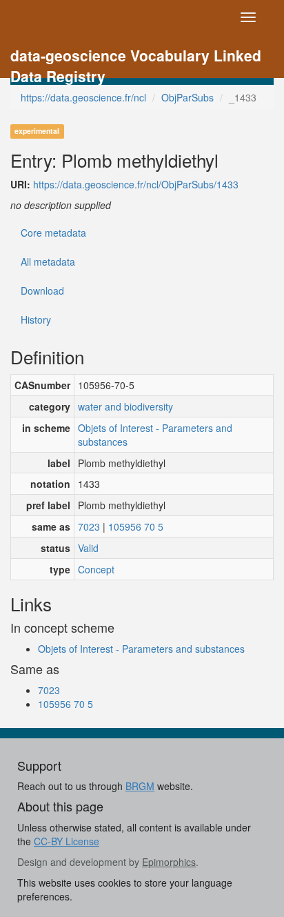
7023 (89, 526)
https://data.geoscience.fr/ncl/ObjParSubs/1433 (136, 184)
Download (42, 290)
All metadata (48, 261)
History (36, 319)
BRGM (139, 786)
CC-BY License (66, 841)
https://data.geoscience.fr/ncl (83, 97)
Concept (96, 569)
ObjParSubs (187, 97)
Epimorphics (169, 862)
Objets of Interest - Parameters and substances (155, 434)
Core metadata (53, 232)
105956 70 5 (135, 526)
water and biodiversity (125, 406)
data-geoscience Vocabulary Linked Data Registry (135, 57)
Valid (88, 548)
